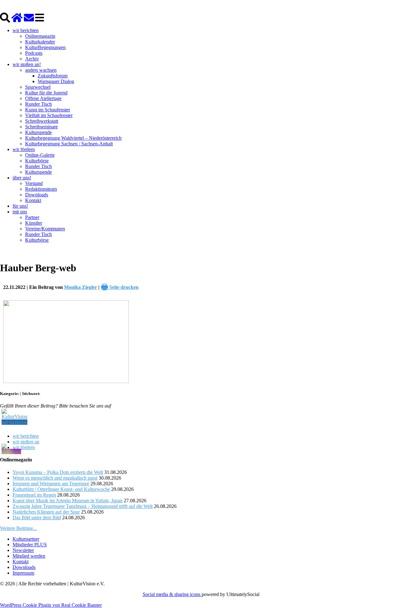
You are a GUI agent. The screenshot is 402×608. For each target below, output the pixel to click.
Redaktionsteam (41, 189)
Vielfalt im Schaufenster (49, 115)
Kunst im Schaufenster (47, 109)
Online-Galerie (40, 155)
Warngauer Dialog (56, 81)
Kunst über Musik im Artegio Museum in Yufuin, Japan (67, 500)
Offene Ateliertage (43, 98)
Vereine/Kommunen (45, 228)
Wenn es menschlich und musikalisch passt (55, 478)
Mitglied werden (29, 556)
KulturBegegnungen (45, 47)
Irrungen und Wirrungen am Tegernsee (51, 483)
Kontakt (33, 200)
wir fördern (24, 149)
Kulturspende (38, 132)
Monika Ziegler (80, 287)
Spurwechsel (38, 87)
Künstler (33, 223)
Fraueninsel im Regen (34, 495)
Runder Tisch (38, 104)
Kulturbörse (37, 160)
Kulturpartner (26, 539)
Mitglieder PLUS (30, 544)
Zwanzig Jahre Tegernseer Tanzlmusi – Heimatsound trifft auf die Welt (83, 506)
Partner (32, 217)
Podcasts (33, 53)
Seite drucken (120, 287)
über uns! (22, 177)
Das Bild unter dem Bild (37, 517)
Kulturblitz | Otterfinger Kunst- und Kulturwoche (61, 489)
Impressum (23, 573)
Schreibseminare (41, 126)
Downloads (36, 194)
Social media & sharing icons (172, 594)
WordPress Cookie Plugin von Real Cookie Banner (51, 605)
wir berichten (26, 30)
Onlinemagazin (40, 36)
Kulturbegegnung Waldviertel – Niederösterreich (73, 138)
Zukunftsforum (53, 75)
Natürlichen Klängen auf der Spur (46, 512)
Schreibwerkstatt (41, 121)
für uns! (20, 206)
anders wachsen (41, 70)
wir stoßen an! (27, 64)
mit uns (20, 211)
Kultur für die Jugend (46, 92)
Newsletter (23, 550)
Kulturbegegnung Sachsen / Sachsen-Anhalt (69, 143)
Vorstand (34, 183)
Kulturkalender (40, 41)
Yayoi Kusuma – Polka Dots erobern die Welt (58, 472)
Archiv (32, 58)
